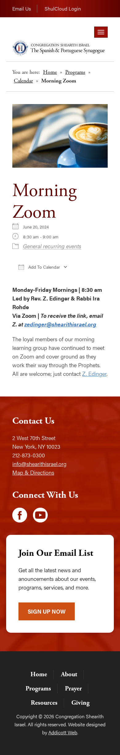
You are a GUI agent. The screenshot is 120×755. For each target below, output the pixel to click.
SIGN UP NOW (47, 611)
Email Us (21, 8)
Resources (44, 703)
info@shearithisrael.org (39, 464)
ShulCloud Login (63, 8)
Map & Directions (33, 472)
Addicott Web (62, 732)
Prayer (73, 689)
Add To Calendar (43, 267)
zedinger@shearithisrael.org (60, 324)
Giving (80, 703)
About (69, 674)
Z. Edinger (94, 373)
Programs (75, 72)
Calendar (23, 80)
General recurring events (52, 246)
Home (50, 72)
